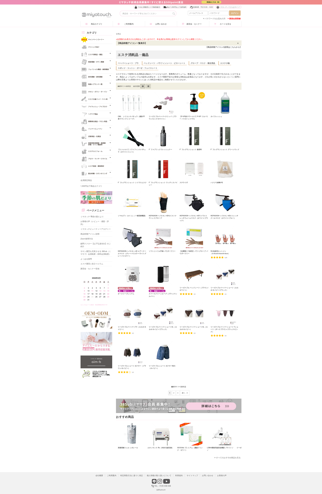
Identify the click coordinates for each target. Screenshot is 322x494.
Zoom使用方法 (86, 238)
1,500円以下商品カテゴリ (91, 186)
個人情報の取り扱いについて (159, 475)
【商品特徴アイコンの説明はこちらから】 (224, 47)
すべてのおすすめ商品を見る (228, 457)
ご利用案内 (129, 23)
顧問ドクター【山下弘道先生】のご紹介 (95, 245)
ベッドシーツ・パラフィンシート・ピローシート (164, 63)
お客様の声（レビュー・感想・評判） (94, 222)
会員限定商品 (86, 180)
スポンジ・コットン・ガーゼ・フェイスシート (137, 68)
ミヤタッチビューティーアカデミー (95, 229)
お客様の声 (222, 475)
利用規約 (179, 475)
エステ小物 (225, 63)
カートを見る (225, 23)
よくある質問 (86, 258)
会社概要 (99, 475)
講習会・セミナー (193, 23)
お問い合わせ (161, 23)
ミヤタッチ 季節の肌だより (92, 216)
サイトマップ (192, 475)
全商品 (118, 34)
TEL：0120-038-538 (161, 485)
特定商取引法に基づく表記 (131, 475)
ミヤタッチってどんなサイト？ (228, 7)
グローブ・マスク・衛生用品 (203, 63)
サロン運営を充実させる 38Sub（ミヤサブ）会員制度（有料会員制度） (95, 252)
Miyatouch (162, 489)
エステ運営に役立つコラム (91, 263)
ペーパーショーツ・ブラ (128, 63)
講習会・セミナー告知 (89, 268)
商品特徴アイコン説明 (89, 233)
